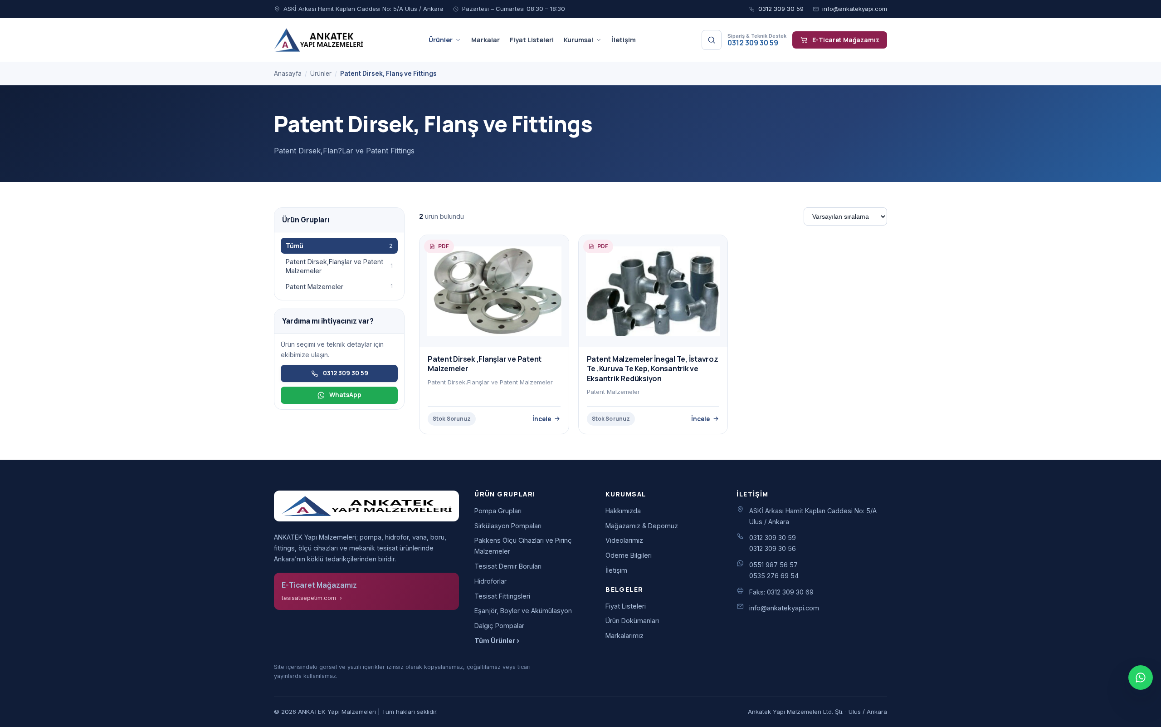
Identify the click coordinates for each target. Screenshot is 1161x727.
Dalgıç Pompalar (499, 625)
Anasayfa (288, 73)
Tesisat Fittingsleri (502, 596)
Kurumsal (578, 39)
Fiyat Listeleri (532, 39)
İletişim (624, 39)
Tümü (339, 246)
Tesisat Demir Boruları (507, 566)
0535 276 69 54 (774, 576)
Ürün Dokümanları (632, 620)
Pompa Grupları (498, 511)
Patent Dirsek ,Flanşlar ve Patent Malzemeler (484, 364)
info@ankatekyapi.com (854, 8)
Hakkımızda (623, 511)
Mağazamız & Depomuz (641, 526)
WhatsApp (345, 394)
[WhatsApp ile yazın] (1140, 677)
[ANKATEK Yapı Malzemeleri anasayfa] (318, 40)
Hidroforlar (490, 581)
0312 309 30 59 (781, 8)
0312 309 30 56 (772, 548)
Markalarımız (624, 635)
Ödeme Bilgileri (628, 555)
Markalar (485, 39)
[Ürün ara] (712, 40)
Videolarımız (624, 540)
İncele (541, 418)
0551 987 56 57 (773, 565)
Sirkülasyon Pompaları (507, 526)
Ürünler (441, 39)
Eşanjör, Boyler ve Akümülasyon (523, 610)
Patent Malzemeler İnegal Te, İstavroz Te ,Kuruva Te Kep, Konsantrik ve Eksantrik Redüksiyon (652, 368)
